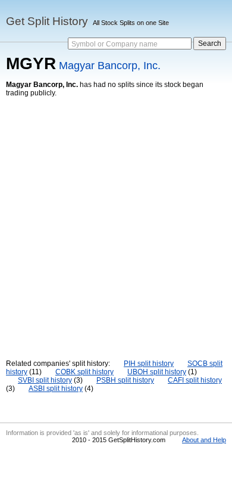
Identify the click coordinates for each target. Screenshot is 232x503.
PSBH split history (125, 380)
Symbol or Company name (114, 44)
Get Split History (47, 21)
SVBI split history (45, 380)
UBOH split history (156, 372)
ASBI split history (56, 388)
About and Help (204, 439)
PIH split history (149, 363)
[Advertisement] (116, 219)
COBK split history (84, 372)
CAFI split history (195, 380)
